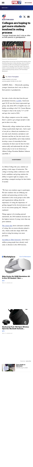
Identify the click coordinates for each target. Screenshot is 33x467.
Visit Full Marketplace (25, 256)
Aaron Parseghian (13, 76)
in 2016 (18, 101)
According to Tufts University (11, 240)
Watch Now (28, 2)
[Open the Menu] (3, 2)
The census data (7, 225)
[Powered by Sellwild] (28, 361)
